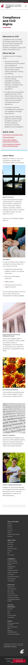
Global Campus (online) (13, 534)
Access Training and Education (12, 485)
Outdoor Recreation (12, 595)
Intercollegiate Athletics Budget (13, 600)
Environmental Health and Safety (13, 624)
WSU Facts (10, 544)
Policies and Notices (8, 137)
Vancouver (10, 530)
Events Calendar (11, 615)
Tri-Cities (9, 528)
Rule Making (10, 617)
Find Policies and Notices (10, 389)
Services (9, 550)
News (8, 611)
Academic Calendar (12, 572)
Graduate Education (12, 570)
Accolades (10, 546)
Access (8, 661)
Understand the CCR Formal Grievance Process (11, 335)
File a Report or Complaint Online (13, 134)
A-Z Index (10, 609)
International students (13, 576)
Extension (10, 536)
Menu (26, 6)
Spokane (9, 526)
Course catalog (11, 578)
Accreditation (10, 581)
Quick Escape (19, 661)
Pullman (9, 523)
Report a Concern (8, 197)
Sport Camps (10, 593)
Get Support (6, 259)
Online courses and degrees (12, 563)
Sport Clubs (10, 591)
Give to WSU (10, 555)
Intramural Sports (11, 589)
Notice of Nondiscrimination (12, 631)
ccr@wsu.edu (13, 646)
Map (8, 613)
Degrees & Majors (12, 561)
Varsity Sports (11, 586)
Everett (9, 532)
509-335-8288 (7, 646)
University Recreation (13, 597)
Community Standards (13, 634)
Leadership (10, 542)
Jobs (8, 553)
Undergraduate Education (11, 567)
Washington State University (9, 1)
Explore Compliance (9, 435)
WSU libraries (10, 574)
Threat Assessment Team (12, 627)
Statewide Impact (12, 548)
